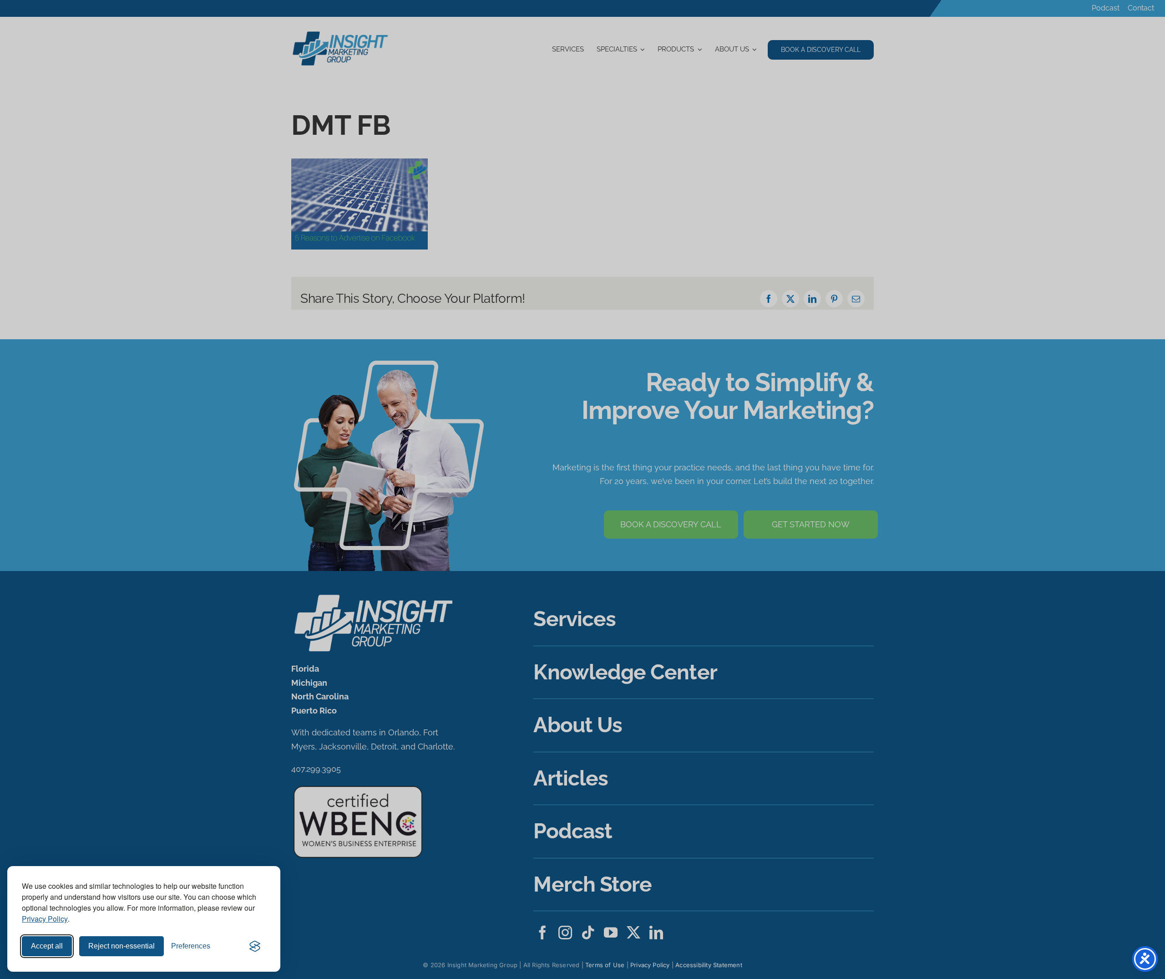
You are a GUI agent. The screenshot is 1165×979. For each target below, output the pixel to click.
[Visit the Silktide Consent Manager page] (255, 946)
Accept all (47, 946)
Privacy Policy (45, 918)
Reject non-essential (121, 946)
